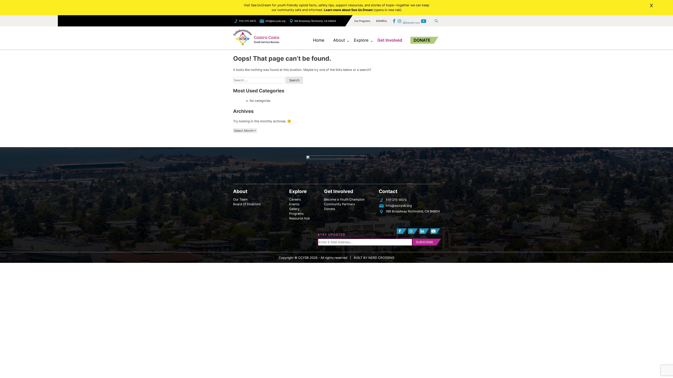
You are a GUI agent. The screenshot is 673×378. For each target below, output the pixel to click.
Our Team (240, 199)
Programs (296, 213)
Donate (422, 40)
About (339, 40)
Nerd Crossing (381, 258)
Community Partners (339, 204)
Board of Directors (247, 204)
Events (294, 204)
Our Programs (362, 20)
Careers (295, 199)
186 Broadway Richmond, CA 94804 (315, 20)
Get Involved (389, 40)
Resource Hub (299, 218)
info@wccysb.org (275, 20)
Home (318, 40)
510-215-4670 (247, 20)
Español (381, 20)
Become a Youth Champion (344, 199)
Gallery (294, 209)
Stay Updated (331, 234)
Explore (361, 40)
